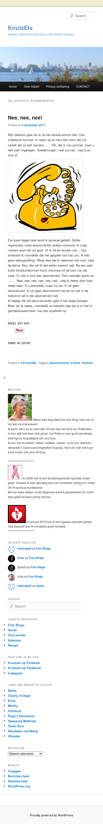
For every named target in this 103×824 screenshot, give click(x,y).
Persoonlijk (28, 363)
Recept (13, 645)
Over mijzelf (31, 86)
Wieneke (14, 736)
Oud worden (17, 635)
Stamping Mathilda (22, 721)
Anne (20, 558)
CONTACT (83, 86)
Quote (40, 586)
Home (13, 86)
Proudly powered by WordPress (51, 815)
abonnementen (59, 363)
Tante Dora (16, 726)
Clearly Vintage (19, 695)
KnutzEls (20, 27)
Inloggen (14, 771)
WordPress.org (19, 786)
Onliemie (14, 711)
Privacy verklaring (57, 86)
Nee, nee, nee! (25, 117)
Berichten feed (18, 776)
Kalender (14, 640)
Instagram (15, 673)
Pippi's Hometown (21, 716)
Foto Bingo (43, 548)
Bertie (12, 690)
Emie (12, 700)
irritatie (75, 363)
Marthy (13, 705)
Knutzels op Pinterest (24, 662)
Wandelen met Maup (23, 731)
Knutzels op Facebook (24, 667)
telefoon (87, 363)
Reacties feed (18, 781)
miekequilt (24, 548)
